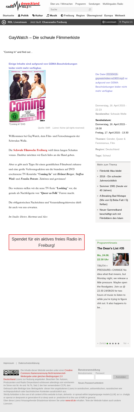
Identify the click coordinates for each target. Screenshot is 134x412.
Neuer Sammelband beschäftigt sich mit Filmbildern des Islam (111, 213)
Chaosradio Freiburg (54, 22)
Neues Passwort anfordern (90, 383)
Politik (25, 15)
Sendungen (94, 4)
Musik (53, 15)
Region (80, 15)
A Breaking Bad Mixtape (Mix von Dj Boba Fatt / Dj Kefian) (114, 200)
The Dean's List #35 (110, 248)
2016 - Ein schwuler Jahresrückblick (110, 178)
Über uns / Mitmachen (61, 4)
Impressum (8, 363)
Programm (80, 4)
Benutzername (85, 373)
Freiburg (69, 15)
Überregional (94, 15)
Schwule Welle (118, 113)
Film (112, 143)
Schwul (107, 155)
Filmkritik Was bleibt (110, 170)
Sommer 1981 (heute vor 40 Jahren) (113, 188)
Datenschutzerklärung (28, 363)
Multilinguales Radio (113, 4)
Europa (108, 15)
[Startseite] (28, 6)
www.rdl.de (70, 400)
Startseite (8, 15)
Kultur (39, 15)
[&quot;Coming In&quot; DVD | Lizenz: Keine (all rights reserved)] (47, 96)
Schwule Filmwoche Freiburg (30, 150)
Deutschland (112, 149)
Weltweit (120, 15)
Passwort (100, 373)
